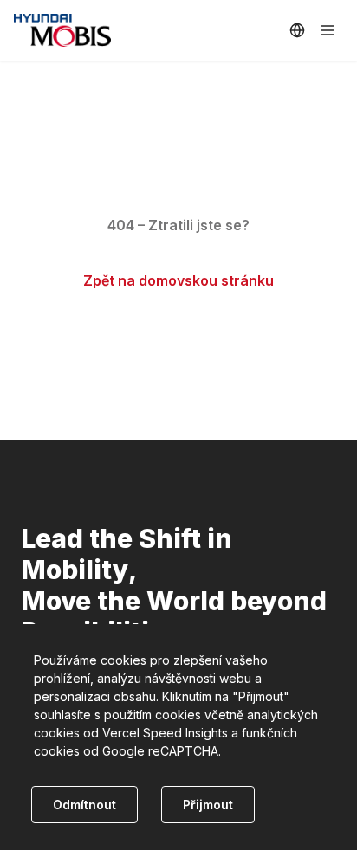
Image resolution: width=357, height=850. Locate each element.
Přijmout (208, 804)
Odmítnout (84, 804)
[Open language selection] (297, 30)
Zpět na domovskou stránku (178, 280)
